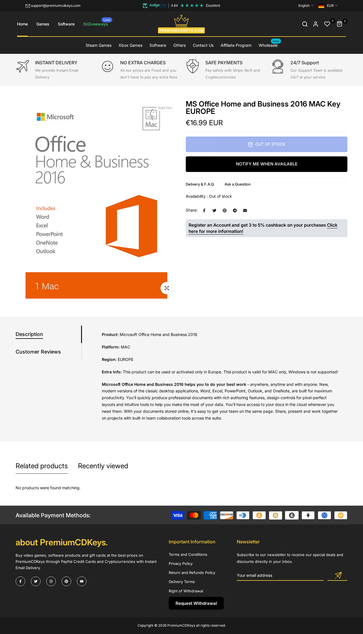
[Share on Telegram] (235, 210)
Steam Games (98, 45)
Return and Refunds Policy (192, 572)
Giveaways (98, 22)
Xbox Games (130, 45)
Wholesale (269, 45)
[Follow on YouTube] (81, 581)
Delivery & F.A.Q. (200, 184)
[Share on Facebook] (204, 210)
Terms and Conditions (188, 554)
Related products (42, 466)
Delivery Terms (182, 581)
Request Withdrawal (196, 603)
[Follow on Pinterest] (66, 581)
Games (42, 24)
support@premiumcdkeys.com (56, 5)
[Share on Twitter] (214, 210)
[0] (327, 24)
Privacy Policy (181, 563)
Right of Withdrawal (186, 591)
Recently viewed (103, 466)
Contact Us (203, 45)
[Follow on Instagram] (51, 581)
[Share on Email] (245, 210)
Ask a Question (238, 184)
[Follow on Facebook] (20, 581)
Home (22, 24)
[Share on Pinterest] (224, 210)
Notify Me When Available (266, 164)
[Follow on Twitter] (36, 581)
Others (179, 45)
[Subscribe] (337, 576)
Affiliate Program (236, 45)
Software (66, 24)
